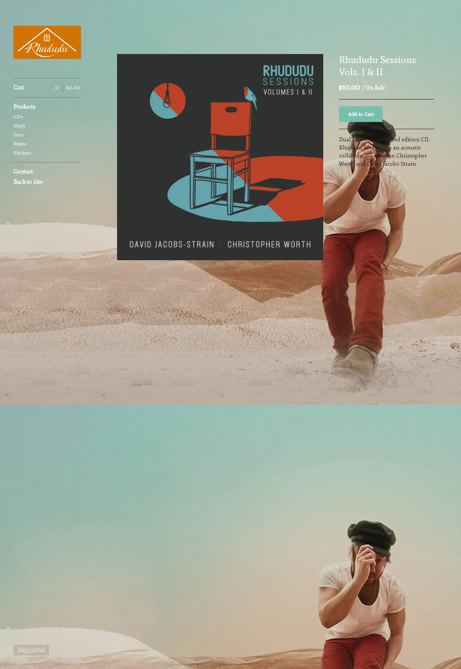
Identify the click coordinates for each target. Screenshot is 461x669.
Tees (18, 135)
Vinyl (19, 126)
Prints (20, 144)
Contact (23, 171)
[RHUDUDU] (47, 44)
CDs (18, 117)
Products (25, 107)
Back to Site (28, 182)
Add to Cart (361, 114)
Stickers (22, 153)
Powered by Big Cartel (31, 650)
